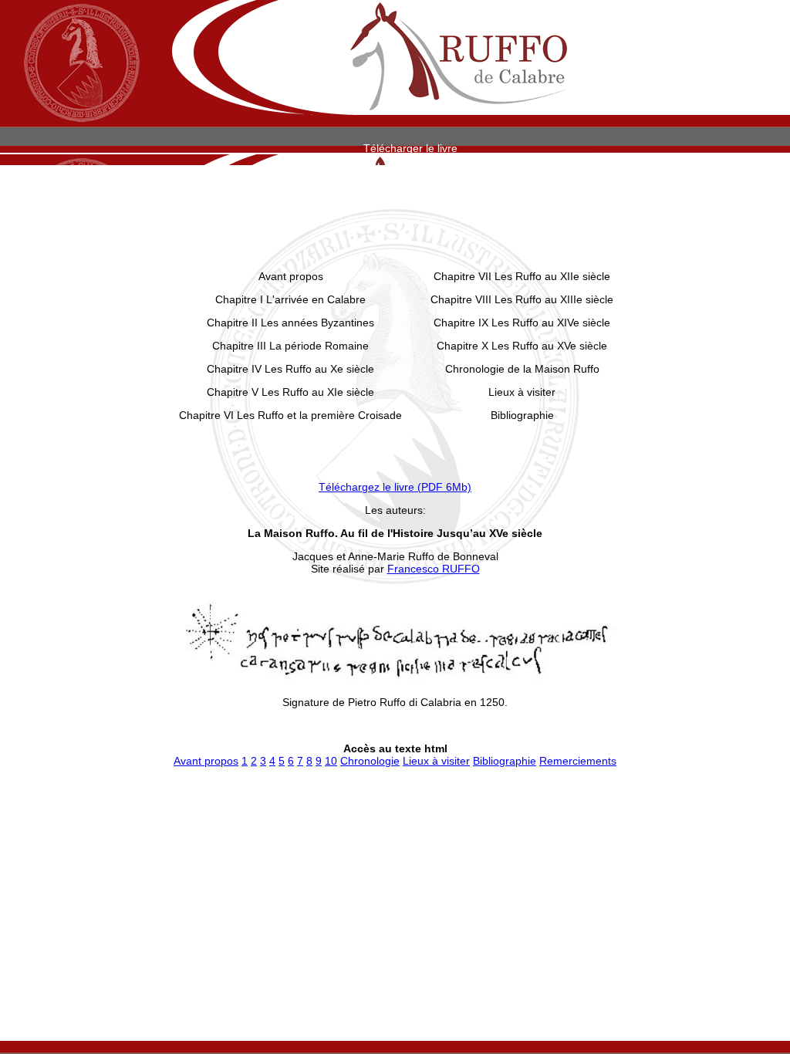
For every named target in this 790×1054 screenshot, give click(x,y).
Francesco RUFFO (433, 568)
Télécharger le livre (410, 148)
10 (331, 761)
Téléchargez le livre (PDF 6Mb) (395, 487)
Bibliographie (504, 761)
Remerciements (577, 761)
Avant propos (206, 761)
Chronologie (370, 761)
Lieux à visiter (436, 761)
